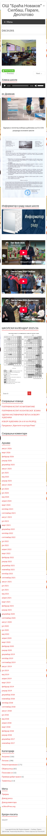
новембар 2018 (8, 699)
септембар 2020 (8, 618)
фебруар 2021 (8, 606)
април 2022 (6, 549)
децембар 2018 (8, 694)
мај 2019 (5, 674)
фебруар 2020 (8, 646)
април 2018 (6, 723)
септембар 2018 (8, 707)
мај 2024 (5, 497)
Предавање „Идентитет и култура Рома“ (18, 425)
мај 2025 (5, 477)
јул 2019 (5, 670)
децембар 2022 (8, 529)
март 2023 (6, 525)
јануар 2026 (7, 460)
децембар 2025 (8, 464)
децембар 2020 (8, 614)
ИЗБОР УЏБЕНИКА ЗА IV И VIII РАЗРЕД (19, 421)
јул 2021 (5, 586)
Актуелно (6, 756)
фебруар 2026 (8, 456)
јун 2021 (5, 590)
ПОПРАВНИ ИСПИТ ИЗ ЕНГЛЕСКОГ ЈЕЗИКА (21, 410)
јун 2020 (5, 630)
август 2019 (7, 666)
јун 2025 (5, 473)
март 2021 (6, 602)
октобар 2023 (7, 509)
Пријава (5, 794)
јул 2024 (5, 489)
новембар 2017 (8, 743)
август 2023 (7, 517)
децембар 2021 (8, 565)
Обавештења (7, 769)
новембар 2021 (8, 569)
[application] (23, 85)
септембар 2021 (8, 577)
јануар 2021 (7, 610)
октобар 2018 (7, 703)
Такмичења (6, 781)
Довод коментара (9, 802)
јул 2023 (5, 521)
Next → (39, 73)
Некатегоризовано (10, 764)
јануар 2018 (7, 735)
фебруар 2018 (8, 731)
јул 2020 (5, 626)
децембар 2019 (8, 654)
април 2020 (6, 638)
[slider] (41, 85)
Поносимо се (7, 773)
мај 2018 (5, 719)
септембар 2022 (8, 537)
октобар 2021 (7, 573)
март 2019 (6, 682)
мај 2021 (5, 594)
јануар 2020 (7, 650)
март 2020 (6, 642)
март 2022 (6, 553)
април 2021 (6, 598)
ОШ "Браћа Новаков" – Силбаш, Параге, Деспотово (23, 10)
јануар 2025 (7, 481)
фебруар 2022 (8, 557)
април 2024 (6, 501)
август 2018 (7, 711)
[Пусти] (5, 86)
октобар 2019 (7, 658)
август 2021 (7, 581)
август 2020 (7, 622)
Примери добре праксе (11, 777)
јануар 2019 (7, 690)
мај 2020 (5, 634)
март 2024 (6, 505)
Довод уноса (7, 798)
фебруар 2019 (8, 686)
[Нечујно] (36, 86)
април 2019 (6, 678)
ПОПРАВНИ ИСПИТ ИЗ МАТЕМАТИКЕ (18, 406)
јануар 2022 (7, 561)
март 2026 (6, 452)
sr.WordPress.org (8, 806)
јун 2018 (5, 715)
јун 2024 (5, 493)
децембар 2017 (8, 739)
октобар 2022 (7, 533)
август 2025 (7, 468)
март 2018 (6, 727)
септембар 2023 (8, 513)
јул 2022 (5, 541)
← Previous (9, 73)
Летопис (5, 760)
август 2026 (7, 448)
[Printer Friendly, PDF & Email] (8, 71)
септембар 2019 (8, 662)
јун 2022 (5, 545)
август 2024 (7, 485)
